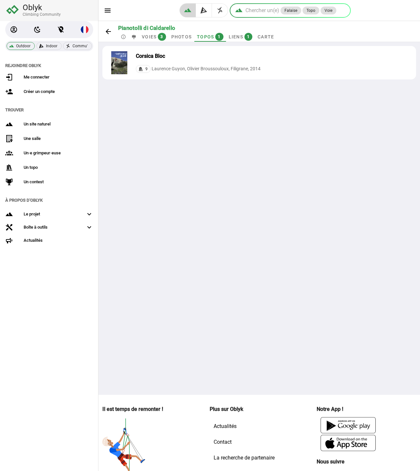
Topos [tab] (209, 36)
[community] (220, 10)
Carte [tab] (266, 36)
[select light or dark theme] (37, 29)
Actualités (225, 426)
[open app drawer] (108, 10)
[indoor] (204, 10)
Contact (223, 442)
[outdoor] (187, 10)
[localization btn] (61, 29)
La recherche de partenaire (244, 458)
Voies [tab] (152, 36)
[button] (14, 29)
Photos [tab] (181, 36)
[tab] (123, 37)
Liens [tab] (239, 36)
